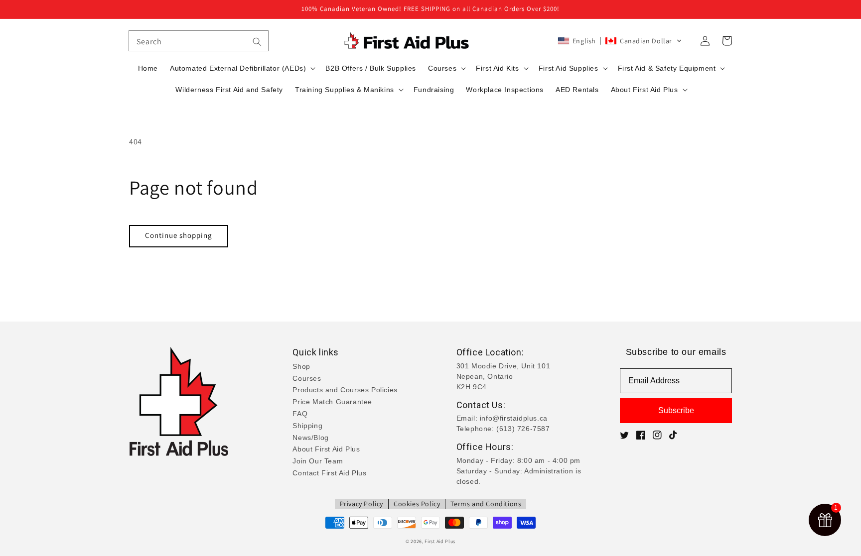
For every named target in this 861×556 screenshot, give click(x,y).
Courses (306, 378)
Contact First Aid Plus (329, 473)
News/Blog (310, 438)
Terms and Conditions (485, 503)
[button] (620, 41)
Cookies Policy (417, 503)
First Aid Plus (440, 541)
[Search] (257, 42)
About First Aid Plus (326, 449)
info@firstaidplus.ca (514, 418)
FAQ (299, 414)
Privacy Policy (361, 503)
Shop (301, 366)
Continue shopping (178, 235)
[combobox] (198, 41)
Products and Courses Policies (344, 390)
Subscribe (676, 410)
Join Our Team (317, 461)
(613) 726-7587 (523, 429)
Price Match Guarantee (332, 402)
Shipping (307, 426)
